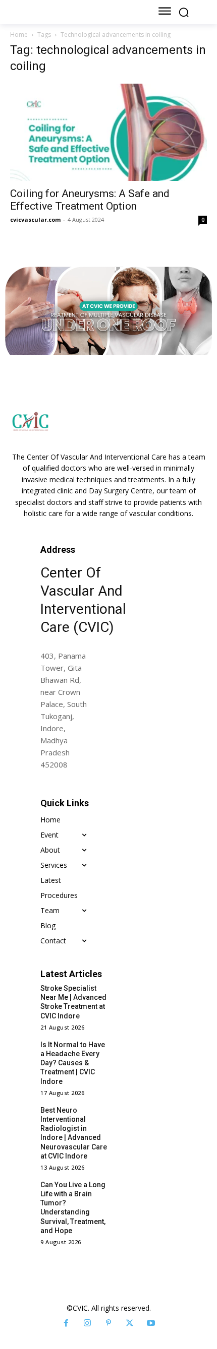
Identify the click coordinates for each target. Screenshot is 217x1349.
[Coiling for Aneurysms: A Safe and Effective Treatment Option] (108, 132)
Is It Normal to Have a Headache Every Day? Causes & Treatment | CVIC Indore (72, 1063)
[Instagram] (87, 1323)
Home (19, 34)
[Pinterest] (108, 1323)
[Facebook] (66, 1323)
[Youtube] (151, 1323)
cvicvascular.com (35, 219)
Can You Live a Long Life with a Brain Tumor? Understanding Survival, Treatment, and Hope (72, 1208)
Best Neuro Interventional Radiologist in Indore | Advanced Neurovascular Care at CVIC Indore (73, 1133)
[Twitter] (130, 1323)
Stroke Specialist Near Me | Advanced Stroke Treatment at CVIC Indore (73, 1002)
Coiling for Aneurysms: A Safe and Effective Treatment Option (90, 199)
